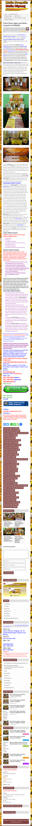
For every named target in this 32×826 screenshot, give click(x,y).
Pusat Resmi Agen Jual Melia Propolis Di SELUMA (17, 760)
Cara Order (6, 606)
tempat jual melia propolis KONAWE (11, 502)
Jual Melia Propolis (7, 335)
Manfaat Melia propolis (9, 251)
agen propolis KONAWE (22, 433)
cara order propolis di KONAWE (11, 442)
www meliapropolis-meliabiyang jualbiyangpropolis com (16, 663)
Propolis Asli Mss (7, 17)
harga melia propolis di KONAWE (11, 454)
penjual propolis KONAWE (9, 485)
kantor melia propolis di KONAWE (11, 464)
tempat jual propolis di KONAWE (11, 504)
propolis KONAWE (19, 487)
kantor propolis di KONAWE (10, 466)
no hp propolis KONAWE (9, 480)
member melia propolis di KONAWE (11, 476)
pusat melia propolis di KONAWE (11, 492)
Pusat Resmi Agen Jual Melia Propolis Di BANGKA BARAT (8, 539)
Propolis (5, 68)
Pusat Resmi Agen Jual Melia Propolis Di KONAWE (15, 24)
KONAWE (17, 44)
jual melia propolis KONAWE (10, 459)
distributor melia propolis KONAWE (11, 449)
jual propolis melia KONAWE (10, 461)
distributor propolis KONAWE (10, 452)
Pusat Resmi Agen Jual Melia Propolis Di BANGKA (19, 524)
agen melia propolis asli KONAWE (11, 428)
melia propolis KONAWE (9, 473)
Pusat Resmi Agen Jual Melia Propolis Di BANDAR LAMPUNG (18, 731)
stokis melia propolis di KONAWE (11, 497)
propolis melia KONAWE (9, 490)
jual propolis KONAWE (22, 459)
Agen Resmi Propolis (13, 14)
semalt (5, 671)
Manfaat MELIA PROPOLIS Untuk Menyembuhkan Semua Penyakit (19, 743)
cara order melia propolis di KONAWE (12, 440)
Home (5, 14)
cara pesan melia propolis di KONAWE (12, 445)
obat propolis (7, 685)
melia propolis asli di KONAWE (10, 471)
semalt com (6, 675)
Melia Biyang (7, 613)
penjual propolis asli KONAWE (10, 483)
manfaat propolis (7, 682)
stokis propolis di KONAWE (10, 499)
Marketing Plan (7, 611)
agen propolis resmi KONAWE (10, 435)
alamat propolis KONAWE (9, 437)
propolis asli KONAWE (9, 487)
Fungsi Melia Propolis (10, 233)
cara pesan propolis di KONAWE (11, 447)
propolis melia (7, 673)
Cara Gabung (7, 604)
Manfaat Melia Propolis (11, 250)
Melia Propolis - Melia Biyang (17, 820)
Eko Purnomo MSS (10, 28)
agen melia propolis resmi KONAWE (12, 430)
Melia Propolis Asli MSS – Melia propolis (12, 62)
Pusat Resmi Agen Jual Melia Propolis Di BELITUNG (8, 524)
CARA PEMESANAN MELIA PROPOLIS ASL (15, 362)
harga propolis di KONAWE (10, 456)
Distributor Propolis (8, 16)
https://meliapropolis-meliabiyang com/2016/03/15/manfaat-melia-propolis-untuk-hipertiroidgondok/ (14, 667)
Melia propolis (6, 178)
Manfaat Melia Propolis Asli (20, 335)
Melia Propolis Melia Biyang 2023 (11, 618)
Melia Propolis (17, 16)
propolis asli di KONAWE (22, 485)
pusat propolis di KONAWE (9, 495)
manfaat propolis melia (9, 687)
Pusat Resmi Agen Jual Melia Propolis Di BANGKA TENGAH (17, 722)
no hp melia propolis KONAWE (10, 478)
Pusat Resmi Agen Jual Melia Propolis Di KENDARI (17, 737)
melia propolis (14, 184)
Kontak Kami (6, 608)
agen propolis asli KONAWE (10, 433)
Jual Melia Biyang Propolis (16, 822)
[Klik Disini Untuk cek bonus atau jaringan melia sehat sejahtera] (15, 590)
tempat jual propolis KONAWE (10, 507)
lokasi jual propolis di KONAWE (10, 468)
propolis (18, 71)
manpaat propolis (7, 678)
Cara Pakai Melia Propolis (11, 291)
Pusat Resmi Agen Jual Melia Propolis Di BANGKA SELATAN (19, 539)
